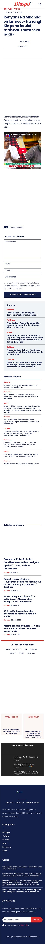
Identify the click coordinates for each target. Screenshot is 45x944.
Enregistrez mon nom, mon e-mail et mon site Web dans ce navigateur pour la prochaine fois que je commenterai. (22, 285)
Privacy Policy (24, 925)
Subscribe (37, 920)
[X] (3, 53)
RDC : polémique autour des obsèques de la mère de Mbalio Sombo (20, 614)
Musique (19, 227)
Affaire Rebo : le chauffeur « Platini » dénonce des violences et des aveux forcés (22, 628)
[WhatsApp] (8, 53)
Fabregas (12, 227)
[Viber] (14, 53)
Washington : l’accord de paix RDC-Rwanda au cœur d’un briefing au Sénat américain (24, 325)
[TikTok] (19, 940)
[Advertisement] (22, 83)
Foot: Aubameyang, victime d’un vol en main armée (11, 731)
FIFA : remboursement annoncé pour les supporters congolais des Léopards (21, 455)
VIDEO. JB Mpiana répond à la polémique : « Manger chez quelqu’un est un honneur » (19, 599)
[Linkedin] (25, 53)
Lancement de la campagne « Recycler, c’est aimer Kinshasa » (22, 314)
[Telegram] (30, 53)
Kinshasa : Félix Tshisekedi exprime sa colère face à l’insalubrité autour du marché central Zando (20, 445)
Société (10, 310)
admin (26, 42)
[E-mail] (36, 53)
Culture (8, 9)
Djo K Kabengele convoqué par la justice (21, 464)
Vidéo (17, 9)
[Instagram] (14, 940)
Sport (9, 332)
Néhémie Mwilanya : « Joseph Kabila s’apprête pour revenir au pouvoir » (33, 734)
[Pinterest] (19, 53)
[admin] (17, 41)
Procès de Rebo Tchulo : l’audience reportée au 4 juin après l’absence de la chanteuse (25, 352)
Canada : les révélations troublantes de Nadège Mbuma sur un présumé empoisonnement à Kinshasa (24, 364)
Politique (11, 320)
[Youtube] (37, 940)
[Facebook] (8, 940)
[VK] (41, 53)
